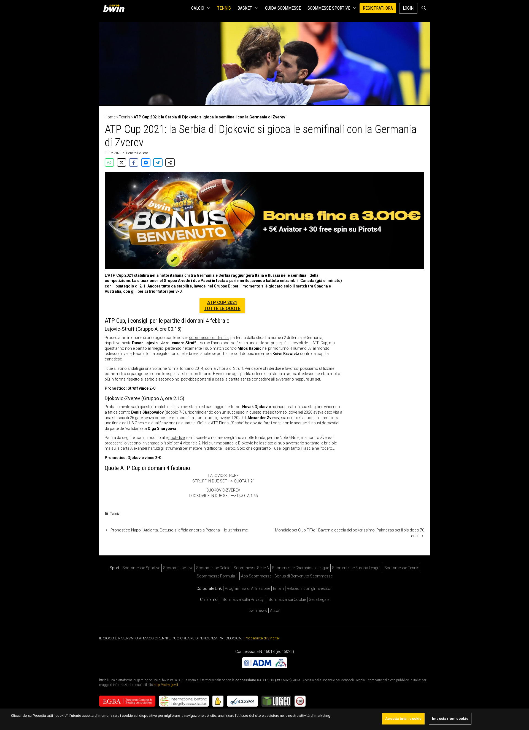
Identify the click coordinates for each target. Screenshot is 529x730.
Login (408, 8)
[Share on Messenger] (145, 162)
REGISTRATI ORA (378, 8)
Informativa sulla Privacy (242, 599)
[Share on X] (121, 162)
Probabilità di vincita (261, 638)
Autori (275, 610)
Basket (244, 8)
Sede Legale (319, 599)
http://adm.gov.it (166, 685)
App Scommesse (256, 576)
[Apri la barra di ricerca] (423, 8)
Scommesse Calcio (213, 568)
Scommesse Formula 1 (217, 576)
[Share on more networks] (170, 162)
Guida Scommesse (283, 8)
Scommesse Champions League (300, 568)
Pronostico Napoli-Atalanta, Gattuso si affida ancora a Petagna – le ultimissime (179, 530)
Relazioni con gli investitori (310, 588)
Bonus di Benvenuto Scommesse (303, 576)
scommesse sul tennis (209, 337)
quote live (176, 437)
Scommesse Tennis (401, 568)
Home (110, 117)
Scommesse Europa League (356, 568)
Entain (278, 588)
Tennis (224, 8)
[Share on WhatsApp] (109, 162)
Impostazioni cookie (450, 719)
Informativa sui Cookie (286, 599)
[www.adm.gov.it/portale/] (264, 667)
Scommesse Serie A (251, 568)
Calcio (197, 8)
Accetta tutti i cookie (403, 719)
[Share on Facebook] (133, 162)
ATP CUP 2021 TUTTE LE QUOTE (222, 305)
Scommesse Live (178, 568)
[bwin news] (115, 8)
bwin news (258, 610)
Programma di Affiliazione (247, 588)
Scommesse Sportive (328, 8)
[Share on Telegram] (158, 162)
